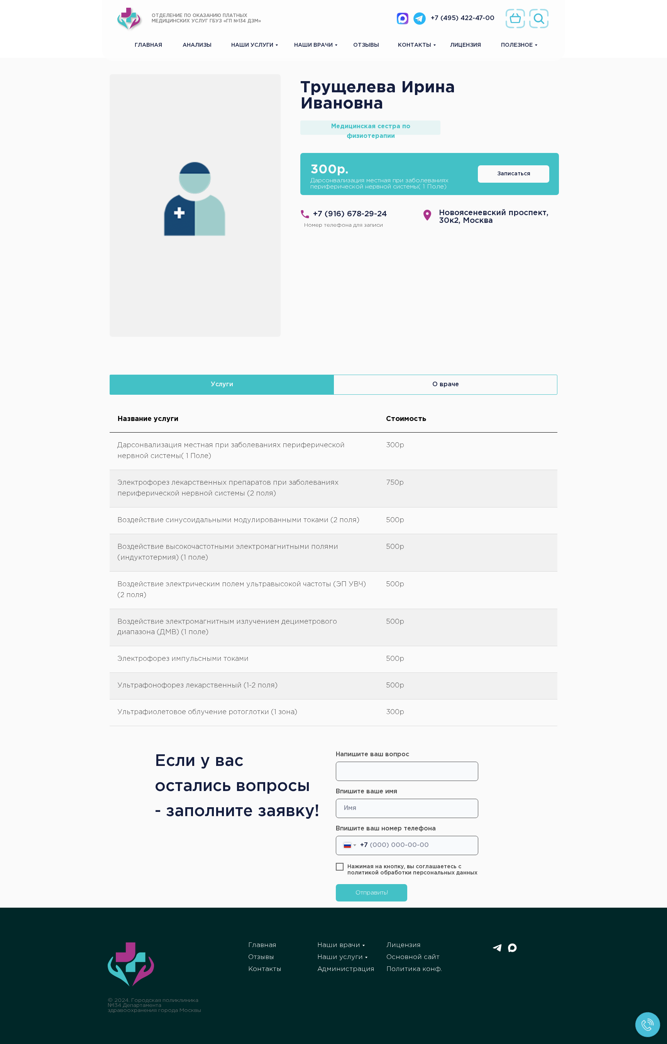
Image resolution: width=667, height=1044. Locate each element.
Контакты (414, 45)
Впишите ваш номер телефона (386, 829)
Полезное (517, 45)
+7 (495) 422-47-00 (462, 18)
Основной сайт (413, 957)
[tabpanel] (333, 569)
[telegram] (497, 951)
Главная (148, 45)
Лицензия (465, 45)
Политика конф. (414, 969)
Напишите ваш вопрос (372, 754)
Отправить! (372, 893)
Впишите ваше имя (366, 791)
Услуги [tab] (222, 384)
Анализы (197, 45)
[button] (513, 174)
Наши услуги (252, 45)
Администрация (345, 969)
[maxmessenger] (512, 951)
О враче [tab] (445, 384)
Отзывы (366, 45)
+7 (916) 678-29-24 (350, 213)
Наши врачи (313, 45)
